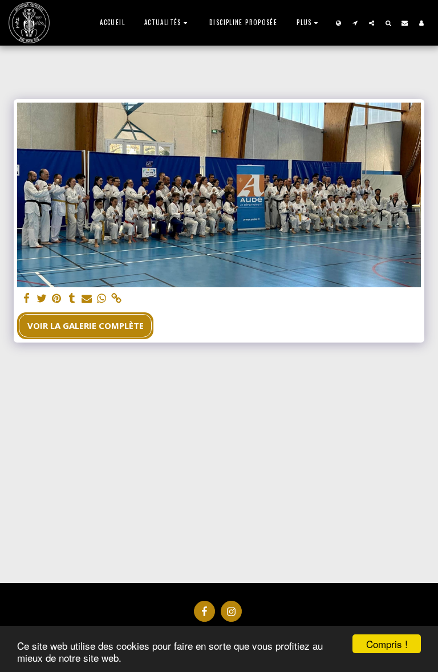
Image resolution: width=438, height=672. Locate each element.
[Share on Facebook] (27, 298)
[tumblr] (71, 298)
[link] (116, 298)
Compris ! (387, 644)
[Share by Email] (87, 298)
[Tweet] (41, 298)
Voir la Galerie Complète (85, 325)
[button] (167, 22)
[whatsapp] (101, 298)
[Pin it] (56, 298)
